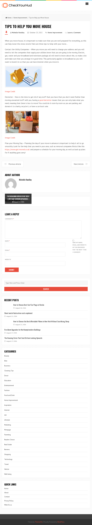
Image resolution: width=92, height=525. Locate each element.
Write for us (8, 505)
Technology (8, 459)
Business (7, 366)
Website (8, 259)
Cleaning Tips (9, 371)
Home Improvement (20, 18)
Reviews (7, 449)
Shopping (7, 454)
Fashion (7, 390)
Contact (7, 497)
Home (9, 18)
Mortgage (7, 430)
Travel (6, 464)
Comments (9, 219)
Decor (6, 376)
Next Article (78, 164)
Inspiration (7, 405)
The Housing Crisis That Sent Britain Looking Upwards (23, 338)
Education (7, 381)
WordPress (60, 522)
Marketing (7, 425)
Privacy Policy (8, 501)
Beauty (6, 356)
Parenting (7, 435)
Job (5, 415)
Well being (7, 474)
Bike (5, 361)
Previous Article (15, 164)
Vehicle (6, 469)
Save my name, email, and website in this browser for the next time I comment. (79, 247)
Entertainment (9, 385)
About (6, 493)
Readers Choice (9, 440)
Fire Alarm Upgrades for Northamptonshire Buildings (22, 329)
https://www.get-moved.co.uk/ (17, 149)
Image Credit (10, 91)
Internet (6, 410)
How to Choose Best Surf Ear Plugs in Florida (28, 304)
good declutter (45, 100)
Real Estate (8, 445)
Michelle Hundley (18, 32)
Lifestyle (7, 420)
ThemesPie (39, 522)
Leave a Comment (74, 32)
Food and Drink (9, 395)
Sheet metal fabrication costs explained (18, 313)
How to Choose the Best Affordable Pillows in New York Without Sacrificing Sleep (41, 321)
